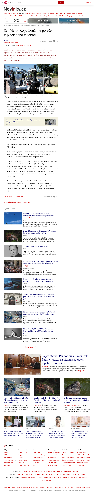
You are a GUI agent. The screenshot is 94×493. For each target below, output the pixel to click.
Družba (19, 202)
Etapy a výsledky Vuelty (25, 455)
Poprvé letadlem (67, 455)
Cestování (26, 16)
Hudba (25, 335)
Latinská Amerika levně (69, 462)
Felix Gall (21, 462)
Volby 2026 (7, 452)
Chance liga (36, 452)
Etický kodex (49, 487)
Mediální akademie (38, 487)
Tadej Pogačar (22, 460)
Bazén (19, 474)
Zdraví (25, 283)
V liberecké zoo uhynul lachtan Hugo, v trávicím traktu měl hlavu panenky (76, 400)
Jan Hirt (20, 457)
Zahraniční (32, 13)
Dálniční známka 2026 (83, 455)
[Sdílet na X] (57, 197)
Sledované (85, 16)
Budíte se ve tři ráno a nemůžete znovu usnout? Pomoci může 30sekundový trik (38, 280)
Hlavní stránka (8, 13)
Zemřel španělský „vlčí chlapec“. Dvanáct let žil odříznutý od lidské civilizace (40, 232)
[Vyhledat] (61, 2)
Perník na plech (52, 465)
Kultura (61, 13)
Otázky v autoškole (82, 462)
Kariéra (25, 487)
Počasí (64, 16)
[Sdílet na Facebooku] (54, 197)
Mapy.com (27, 471)
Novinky (6, 40)
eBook (44, 41)
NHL (34, 465)
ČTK (10, 40)
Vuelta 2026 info (23, 452)
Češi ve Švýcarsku (67, 460)
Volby (26, 13)
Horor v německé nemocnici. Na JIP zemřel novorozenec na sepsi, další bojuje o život (39, 313)
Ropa (24, 202)
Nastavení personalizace (83, 487)
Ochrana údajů (59, 487)
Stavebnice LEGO (36, 477)
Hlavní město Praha (28, 268)
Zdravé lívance (52, 457)
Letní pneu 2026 (81, 452)
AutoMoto (15, 16)
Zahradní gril (75, 474)
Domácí (21, 13)
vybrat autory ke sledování (10, 42)
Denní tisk (78, 16)
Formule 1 (36, 462)
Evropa (25, 235)
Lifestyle (74, 13)
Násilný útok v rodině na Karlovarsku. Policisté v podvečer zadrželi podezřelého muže (39, 215)
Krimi (56, 13)
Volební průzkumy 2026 (11, 455)
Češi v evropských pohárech (71, 471)
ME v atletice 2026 (38, 460)
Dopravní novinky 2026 (83, 457)
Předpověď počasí (36, 471)
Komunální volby (8, 465)
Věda (20, 16)
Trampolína (37, 474)
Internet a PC (8, 16)
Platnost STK (80, 465)
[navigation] (2, 2)
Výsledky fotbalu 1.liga (39, 455)
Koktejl (80, 13)
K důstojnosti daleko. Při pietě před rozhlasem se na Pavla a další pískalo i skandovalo (40, 262)
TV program (70, 16)
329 (57, 41)
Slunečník (45, 474)
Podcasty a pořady (41, 16)
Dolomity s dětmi (67, 465)
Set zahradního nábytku (63, 474)
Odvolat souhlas (69, 487)
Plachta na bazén (27, 474)
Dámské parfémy (48, 477)
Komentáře (51, 13)
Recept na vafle (52, 462)
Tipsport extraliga (38, 457)
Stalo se (15, 13)
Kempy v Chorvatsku (68, 452)
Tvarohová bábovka (53, 460)
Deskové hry (65, 477)
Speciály (58, 16)
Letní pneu (57, 477)
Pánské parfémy (46, 480)
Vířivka (83, 474)
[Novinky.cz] (15, 9)
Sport (49, 16)
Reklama (19, 487)
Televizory (74, 477)
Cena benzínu (57, 471)
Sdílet (50, 41)
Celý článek (81, 371)
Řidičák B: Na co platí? (83, 460)
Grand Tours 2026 (23, 465)
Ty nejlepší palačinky (54, 452)
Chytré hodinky (82, 477)
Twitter (13, 487)
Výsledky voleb (8, 457)
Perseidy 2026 (48, 471)
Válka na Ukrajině (41, 13)
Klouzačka (52, 474)
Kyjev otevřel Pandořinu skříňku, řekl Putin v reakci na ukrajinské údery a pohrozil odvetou (65, 359)
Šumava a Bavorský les (69, 457)
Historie (32, 16)
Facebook (7, 487)
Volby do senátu (8, 462)
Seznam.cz (88, 2)
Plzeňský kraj (26, 301)
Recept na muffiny (53, 455)
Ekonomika (67, 13)
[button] (31, 79)
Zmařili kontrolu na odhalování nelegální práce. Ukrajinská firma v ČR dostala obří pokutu (39, 296)
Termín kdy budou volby (11, 460)
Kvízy (53, 16)
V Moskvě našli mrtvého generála (35, 246)
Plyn (29, 202)
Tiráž (30, 487)
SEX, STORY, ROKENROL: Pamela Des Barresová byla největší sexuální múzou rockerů (38, 331)
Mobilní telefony (25, 477)
